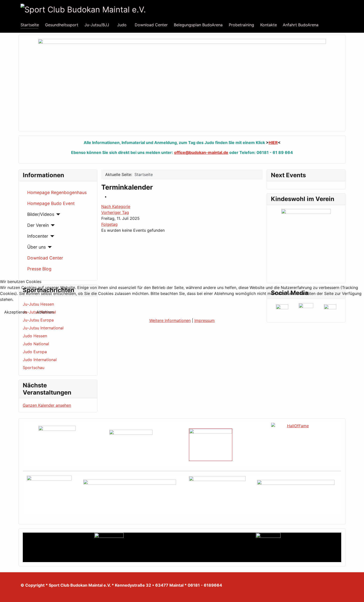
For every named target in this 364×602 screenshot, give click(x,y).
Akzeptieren (15, 312)
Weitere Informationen (170, 320)
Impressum (204, 320)
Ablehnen (45, 312)
